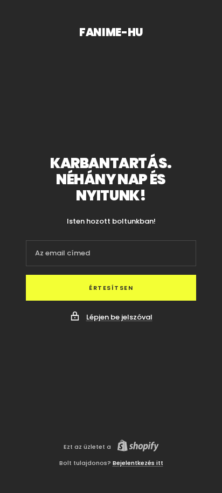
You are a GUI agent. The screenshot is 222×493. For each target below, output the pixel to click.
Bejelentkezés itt (138, 463)
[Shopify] (135, 447)
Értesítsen (111, 287)
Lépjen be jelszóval (119, 317)
